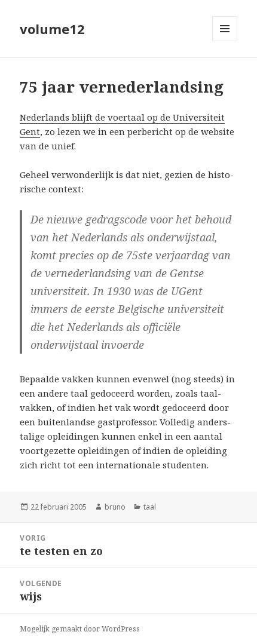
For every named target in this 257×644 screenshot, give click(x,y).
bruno (115, 507)
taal (149, 507)
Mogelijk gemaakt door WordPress (80, 629)
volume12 (52, 29)
